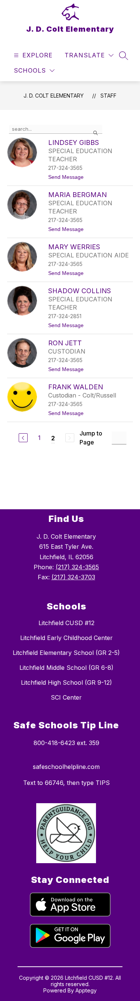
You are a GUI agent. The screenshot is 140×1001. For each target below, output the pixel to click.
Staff (108, 95)
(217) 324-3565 (77, 567)
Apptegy (86, 990)
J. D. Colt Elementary (54, 95)
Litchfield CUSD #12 (66, 623)
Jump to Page (91, 438)
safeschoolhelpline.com (66, 766)
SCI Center (66, 697)
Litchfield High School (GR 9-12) (66, 682)
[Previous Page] (23, 437)
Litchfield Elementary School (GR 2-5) (66, 652)
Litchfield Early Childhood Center (66, 638)
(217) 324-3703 (73, 577)
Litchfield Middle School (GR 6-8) (66, 667)
